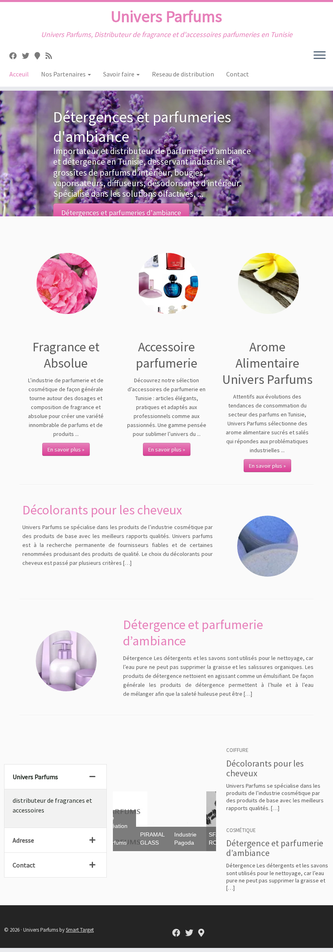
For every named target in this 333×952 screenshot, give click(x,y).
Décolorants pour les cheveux (102, 510)
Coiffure (237, 750)
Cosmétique (241, 830)
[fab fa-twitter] (189, 933)
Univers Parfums (166, 16)
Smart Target (80, 929)
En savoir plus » (66, 449)
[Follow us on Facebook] (15, 56)
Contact (237, 74)
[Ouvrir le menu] (320, 56)
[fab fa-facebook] (176, 933)
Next (207, 820)
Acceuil (19, 74)
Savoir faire (119, 74)
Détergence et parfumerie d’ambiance (274, 847)
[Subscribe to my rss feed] (51, 56)
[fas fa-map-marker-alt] (201, 933)
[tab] (55, 777)
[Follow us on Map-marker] (40, 56)
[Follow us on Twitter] (28, 56)
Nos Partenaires (64, 74)
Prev (125, 820)
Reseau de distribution (183, 74)
